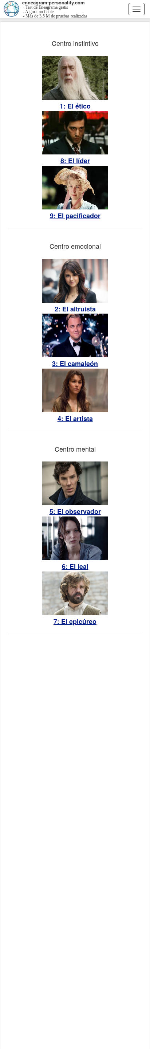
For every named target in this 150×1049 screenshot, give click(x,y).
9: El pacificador (75, 215)
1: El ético (75, 106)
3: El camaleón (75, 363)
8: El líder (75, 160)
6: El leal (75, 566)
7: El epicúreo (75, 621)
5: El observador (75, 511)
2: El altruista (75, 309)
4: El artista (75, 418)
